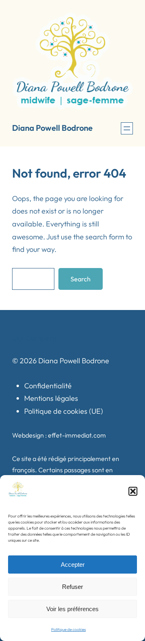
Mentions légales (51, 398)
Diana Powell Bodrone (52, 128)
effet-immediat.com (77, 435)
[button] (133, 491)
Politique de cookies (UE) (63, 411)
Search (80, 279)
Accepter (73, 564)
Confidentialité (48, 385)
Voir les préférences (72, 608)
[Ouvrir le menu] (127, 128)
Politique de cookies (68, 629)
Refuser (72, 586)
